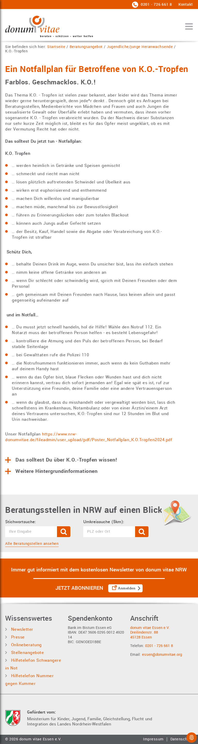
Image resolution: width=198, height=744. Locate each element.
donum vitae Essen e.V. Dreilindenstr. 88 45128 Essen (150, 632)
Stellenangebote (27, 653)
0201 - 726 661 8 (159, 646)
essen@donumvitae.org (162, 654)
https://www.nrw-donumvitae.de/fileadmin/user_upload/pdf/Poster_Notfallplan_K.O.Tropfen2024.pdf (88, 437)
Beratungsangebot (86, 47)
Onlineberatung (26, 645)
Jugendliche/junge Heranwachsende (140, 47)
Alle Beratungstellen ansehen (32, 543)
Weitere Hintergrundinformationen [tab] (56, 471)
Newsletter (21, 629)
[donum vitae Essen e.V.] (49, 26)
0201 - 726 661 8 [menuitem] (155, 4)
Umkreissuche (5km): (103, 522)
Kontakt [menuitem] (185, 4)
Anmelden (126, 588)
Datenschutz (181, 739)
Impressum (153, 739)
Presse (17, 637)
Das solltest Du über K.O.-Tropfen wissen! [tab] (66, 460)
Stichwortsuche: (20, 522)
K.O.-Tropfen (16, 51)
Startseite (56, 47)
